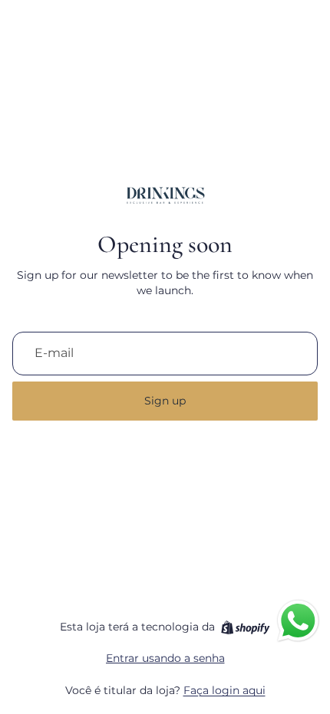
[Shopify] (245, 627)
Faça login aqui (224, 690)
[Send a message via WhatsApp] (298, 621)
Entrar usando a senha (165, 658)
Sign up (165, 401)
